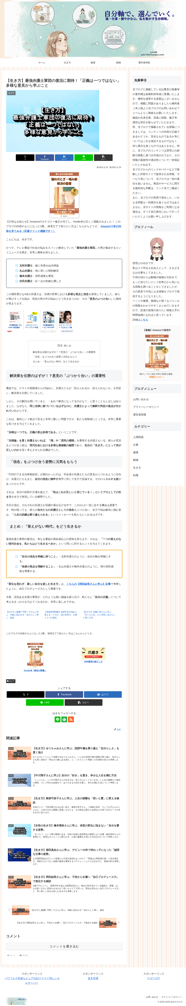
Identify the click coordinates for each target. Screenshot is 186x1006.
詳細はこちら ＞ (157, 377)
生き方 (12, 681)
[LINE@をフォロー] (57, 719)
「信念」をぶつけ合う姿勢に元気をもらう (55, 356)
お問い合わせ (141, 399)
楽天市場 (93, 978)
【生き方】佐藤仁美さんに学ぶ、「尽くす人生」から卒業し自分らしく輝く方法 (99, 615)
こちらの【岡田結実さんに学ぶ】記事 (88, 583)
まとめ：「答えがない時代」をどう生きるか (56, 361)
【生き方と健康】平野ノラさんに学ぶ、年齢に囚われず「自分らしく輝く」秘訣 (22, 615)
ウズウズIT (153, 978)
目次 (60, 345)
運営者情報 (139, 414)
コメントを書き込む (64, 946)
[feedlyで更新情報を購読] (64, 719)
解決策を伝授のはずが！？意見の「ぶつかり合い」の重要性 (64, 352)
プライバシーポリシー (146, 406)
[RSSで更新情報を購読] (71, 719)
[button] (103, 157)
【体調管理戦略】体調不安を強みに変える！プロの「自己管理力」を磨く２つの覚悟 (60, 615)
